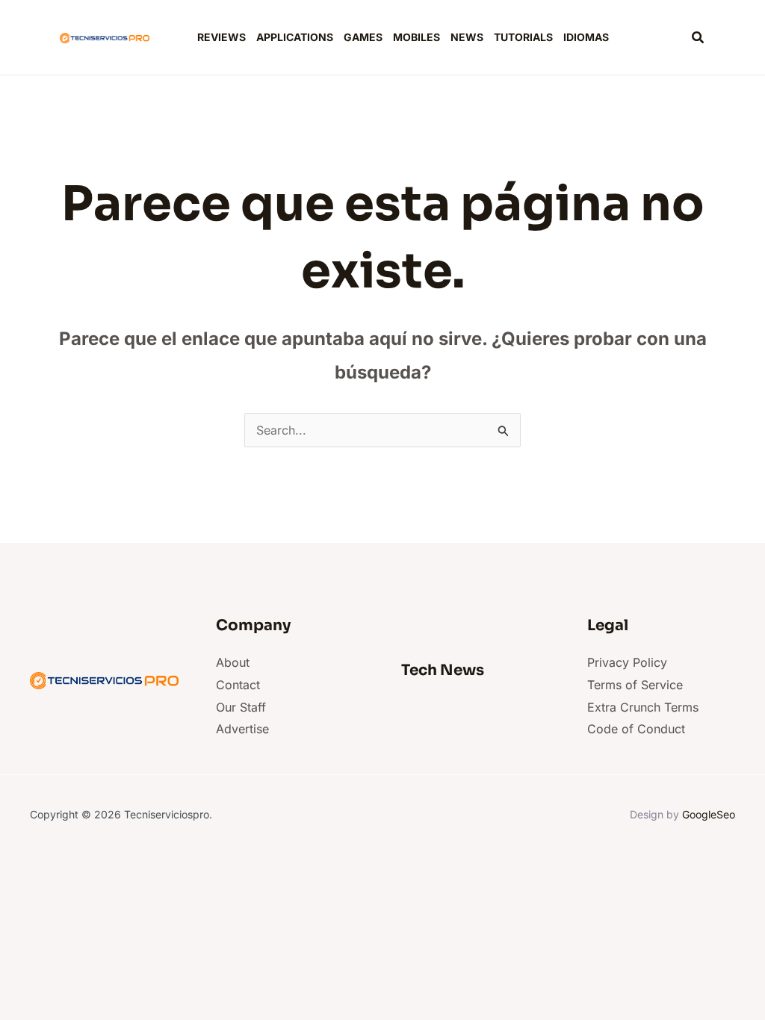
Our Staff (241, 707)
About (233, 662)
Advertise (242, 728)
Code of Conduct (636, 728)
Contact (238, 684)
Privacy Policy (627, 662)
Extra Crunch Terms (643, 707)
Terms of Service (635, 684)
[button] (698, 37)
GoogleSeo (708, 814)
